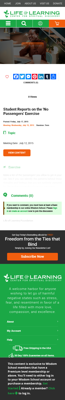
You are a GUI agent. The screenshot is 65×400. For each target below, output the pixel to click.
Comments (30, 82)
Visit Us (44, 3)
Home (7, 3)
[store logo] (32, 13)
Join (18, 3)
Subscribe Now (32, 256)
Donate (57, 3)
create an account (19, 211)
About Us (30, 3)
